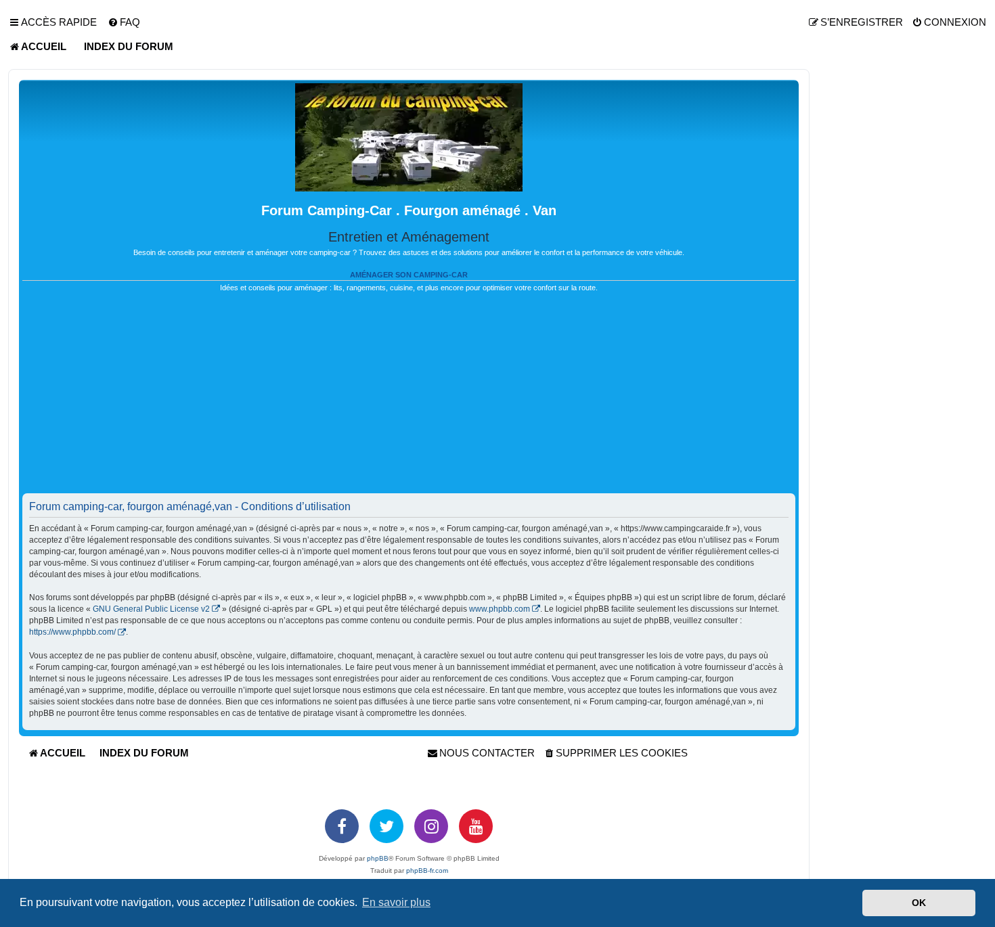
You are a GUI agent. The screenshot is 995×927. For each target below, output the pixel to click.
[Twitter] (386, 826)
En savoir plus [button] (396, 902)
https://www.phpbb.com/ (72, 632)
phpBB (378, 858)
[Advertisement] (408, 398)
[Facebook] (342, 826)
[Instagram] (431, 826)
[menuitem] (124, 22)
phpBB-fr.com (427, 870)
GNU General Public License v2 (151, 609)
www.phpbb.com (499, 609)
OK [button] (919, 902)
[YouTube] (476, 826)
